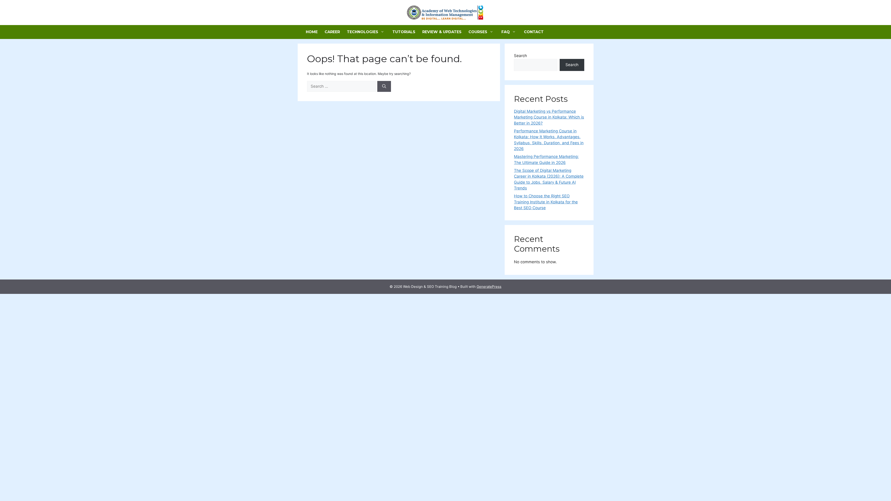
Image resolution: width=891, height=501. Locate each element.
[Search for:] (342, 86)
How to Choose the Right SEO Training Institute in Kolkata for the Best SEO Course (546, 202)
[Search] (384, 86)
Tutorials (403, 32)
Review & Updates (442, 32)
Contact (534, 32)
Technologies (362, 32)
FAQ (505, 32)
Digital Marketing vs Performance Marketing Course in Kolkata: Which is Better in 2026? (549, 117)
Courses (477, 32)
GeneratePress (489, 286)
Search (520, 55)
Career (332, 32)
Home (312, 32)
